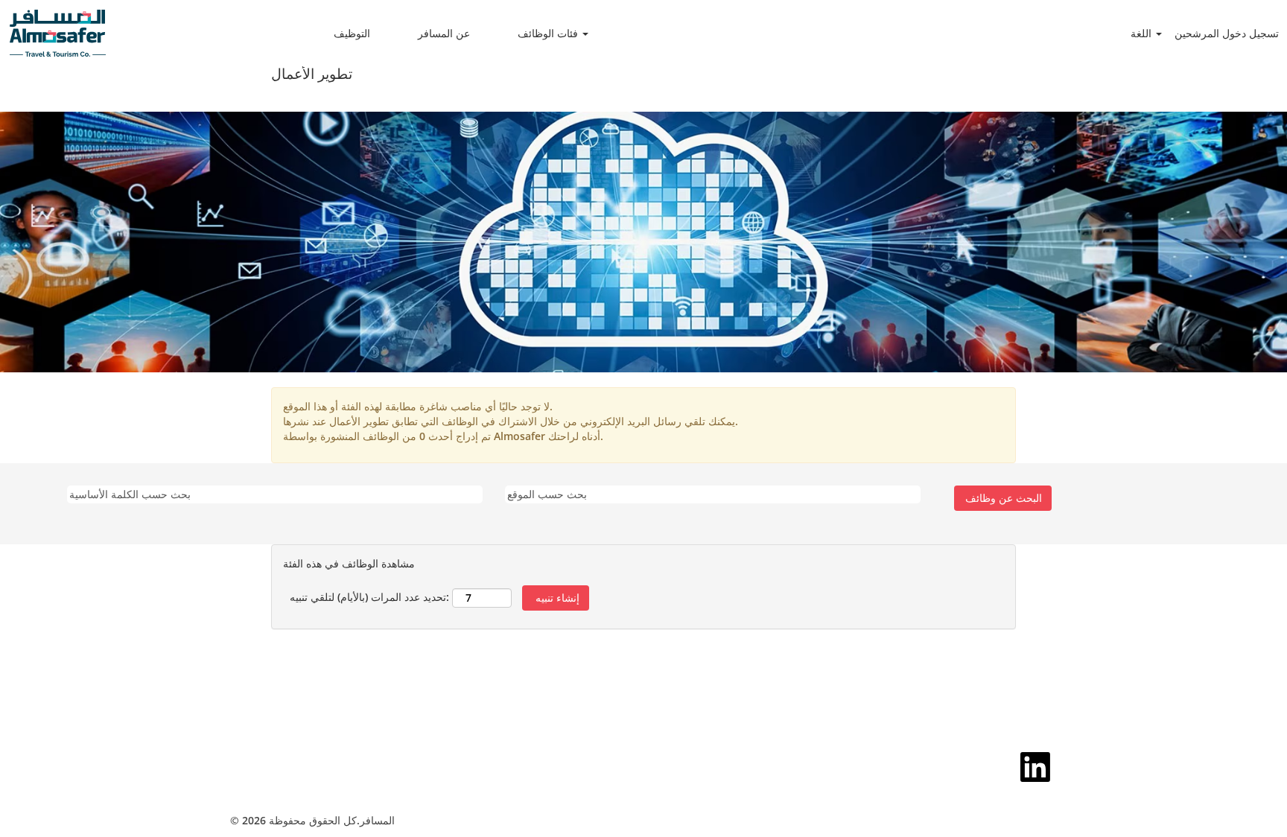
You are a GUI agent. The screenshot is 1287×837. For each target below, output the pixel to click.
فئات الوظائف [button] (549, 33)
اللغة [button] (1142, 33)
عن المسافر (444, 33)
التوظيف (352, 33)
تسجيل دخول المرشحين (1227, 33)
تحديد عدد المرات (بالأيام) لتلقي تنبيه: (369, 597)
